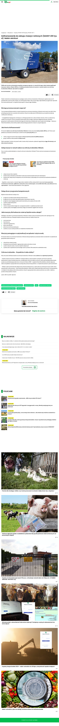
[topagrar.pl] (7, 1)
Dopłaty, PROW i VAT (19, 32)
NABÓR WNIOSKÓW (21, 288)
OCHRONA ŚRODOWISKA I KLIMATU (8, 288)
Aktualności (10, 32)
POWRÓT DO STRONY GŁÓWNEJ (30, 720)
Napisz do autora (38, 311)
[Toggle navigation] (2, 2)
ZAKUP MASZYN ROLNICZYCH (45, 285)
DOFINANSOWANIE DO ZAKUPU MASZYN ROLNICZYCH (12, 285)
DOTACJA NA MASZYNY (28, 285)
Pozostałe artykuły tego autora (29, 306)
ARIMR (36, 285)
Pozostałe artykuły (27, 367)
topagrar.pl (3, 32)
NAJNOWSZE (8, 336)
